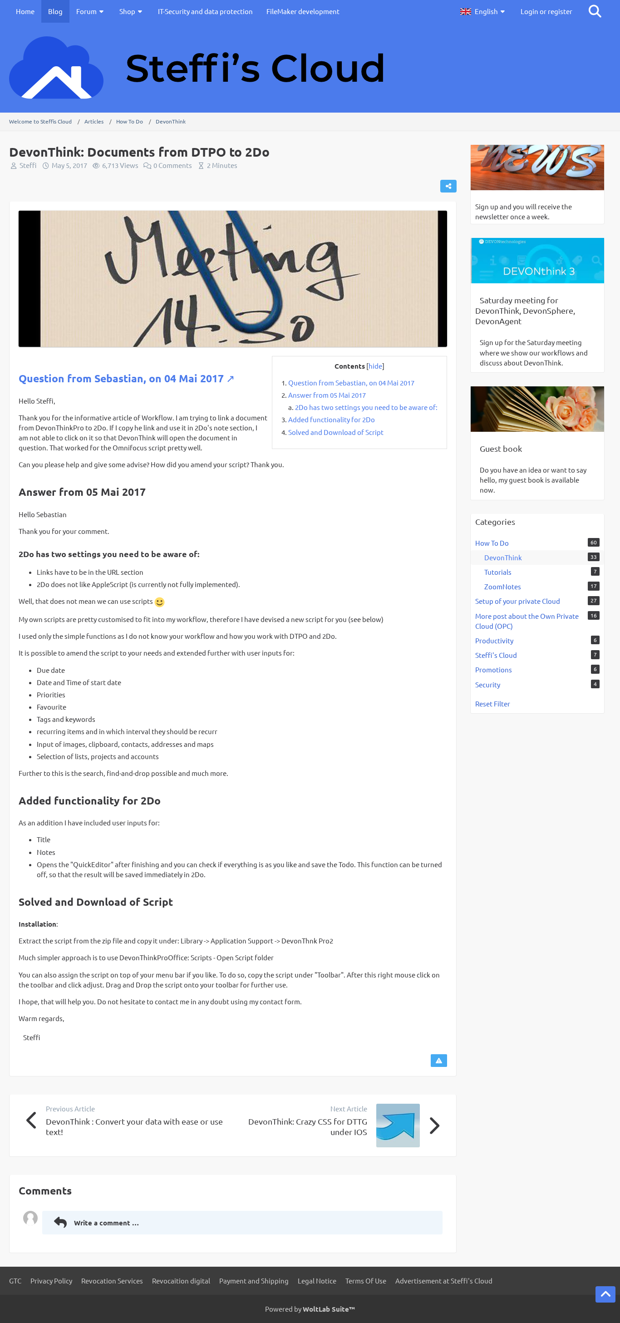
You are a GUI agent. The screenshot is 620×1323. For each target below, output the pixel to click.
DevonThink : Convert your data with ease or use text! (134, 1126)
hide (375, 365)
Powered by (310, 1308)
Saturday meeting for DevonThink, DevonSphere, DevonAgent (525, 310)
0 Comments (172, 165)
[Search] (595, 11)
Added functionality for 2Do (331, 419)
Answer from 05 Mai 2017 (327, 394)
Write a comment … (106, 1222)
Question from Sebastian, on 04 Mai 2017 (351, 382)
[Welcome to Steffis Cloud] (310, 68)
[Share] (448, 186)
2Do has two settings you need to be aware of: (366, 407)
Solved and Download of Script (336, 432)
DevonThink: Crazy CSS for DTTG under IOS (307, 1126)
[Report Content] (439, 1060)
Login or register (546, 11)
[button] (483, 11)
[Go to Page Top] (605, 1294)
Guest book (501, 448)
